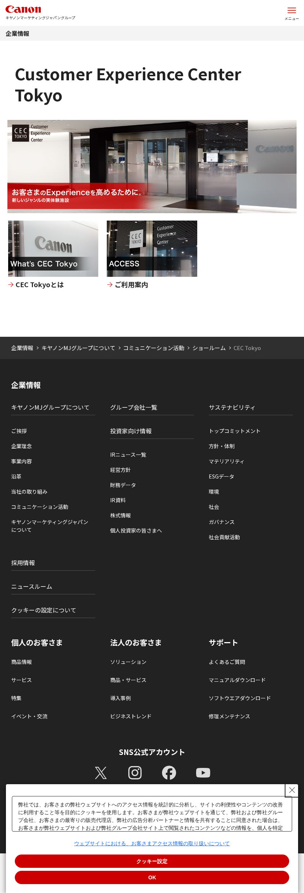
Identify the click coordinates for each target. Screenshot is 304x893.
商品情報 (21, 661)
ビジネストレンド (131, 716)
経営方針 (120, 469)
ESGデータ (221, 476)
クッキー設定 (152, 861)
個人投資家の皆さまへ (136, 530)
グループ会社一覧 (133, 407)
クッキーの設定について (43, 609)
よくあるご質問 (227, 661)
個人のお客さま (37, 642)
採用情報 (23, 562)
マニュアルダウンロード (237, 680)
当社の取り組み (29, 491)
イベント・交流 (29, 716)
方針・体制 (222, 446)
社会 (214, 506)
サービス (21, 680)
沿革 (16, 476)
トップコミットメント (235, 430)
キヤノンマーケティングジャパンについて (49, 525)
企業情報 (17, 33)
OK (152, 877)
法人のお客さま (136, 642)
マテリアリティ (227, 461)
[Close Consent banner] (292, 790)
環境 (214, 491)
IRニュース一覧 (128, 454)
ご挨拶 (19, 430)
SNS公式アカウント (152, 751)
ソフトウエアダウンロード (240, 698)
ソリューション (128, 661)
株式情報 (120, 515)
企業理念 (21, 446)
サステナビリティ (232, 407)
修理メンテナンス (229, 716)
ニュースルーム (31, 586)
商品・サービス (128, 680)
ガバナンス (222, 522)
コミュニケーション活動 (153, 348)
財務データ (123, 485)
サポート (223, 642)
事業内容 (21, 461)
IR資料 (118, 500)
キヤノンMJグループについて (78, 348)
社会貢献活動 (224, 537)
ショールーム (209, 348)
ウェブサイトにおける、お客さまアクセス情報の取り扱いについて (152, 843)
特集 (16, 698)
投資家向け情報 (131, 430)
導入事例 (120, 698)
